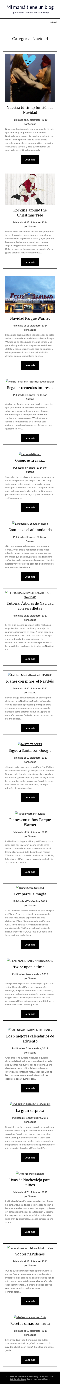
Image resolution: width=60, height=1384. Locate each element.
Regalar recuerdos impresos (30, 388)
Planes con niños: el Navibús (30, 681)
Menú (53, 22)
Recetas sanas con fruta (30, 1323)
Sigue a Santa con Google (30, 750)
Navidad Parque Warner (30, 318)
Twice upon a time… (30, 967)
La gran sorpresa (30, 1111)
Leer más (30, 159)
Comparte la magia (30, 894)
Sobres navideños (30, 1254)
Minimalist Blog (18, 1379)
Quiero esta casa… (30, 460)
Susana (32, 123)
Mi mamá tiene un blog (30, 7)
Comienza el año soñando (30, 530)
